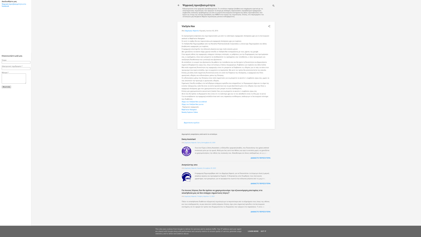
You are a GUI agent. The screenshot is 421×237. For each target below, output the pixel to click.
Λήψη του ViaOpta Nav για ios (192, 104)
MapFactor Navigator (189, 110)
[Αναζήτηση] (273, 6)
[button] (269, 26)
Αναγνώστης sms (189, 165)
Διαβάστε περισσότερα (260, 158)
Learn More (253, 231)
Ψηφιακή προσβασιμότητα (199, 5)
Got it (263, 231)
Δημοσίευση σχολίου (191, 123)
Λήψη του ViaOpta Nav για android (194, 102)
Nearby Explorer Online (190, 112)
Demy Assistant (189, 139)
